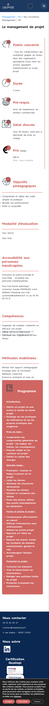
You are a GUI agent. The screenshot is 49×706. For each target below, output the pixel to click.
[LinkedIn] (8, 649)
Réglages (37, 701)
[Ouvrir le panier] (44, 6)
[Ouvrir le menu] (30, 6)
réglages (17, 696)
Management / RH (11, 17)
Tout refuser (23, 701)
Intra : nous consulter (23, 160)
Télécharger (15, 677)
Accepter (8, 701)
